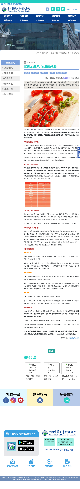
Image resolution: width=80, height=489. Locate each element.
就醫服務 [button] (24, 16)
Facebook (6, 400)
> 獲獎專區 (7, 84)
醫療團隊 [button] (40, 16)
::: (2, 1)
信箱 (67, 400)
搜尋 (47, 9)
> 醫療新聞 (7, 73)
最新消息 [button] (8, 20)
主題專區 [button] (72, 20)
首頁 (37, 53)
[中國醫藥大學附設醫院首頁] (15, 9)
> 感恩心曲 (7, 89)
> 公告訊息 (7, 78)
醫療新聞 (54, 53)
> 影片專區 (7, 94)
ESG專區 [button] (8, 16)
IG (13, 400)
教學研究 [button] (56, 20)
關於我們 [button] (72, 16)
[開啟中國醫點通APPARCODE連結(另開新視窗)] (11, 446)
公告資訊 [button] (40, 20)
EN (63, 9)
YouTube (21, 400)
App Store (26, 449)
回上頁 (51, 351)
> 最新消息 (7, 68)
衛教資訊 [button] (24, 20)
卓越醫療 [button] (56, 16)
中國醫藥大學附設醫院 (58, 433)
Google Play (26, 443)
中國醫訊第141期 (73, 338)
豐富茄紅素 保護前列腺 (69, 53)
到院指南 (40, 400)
